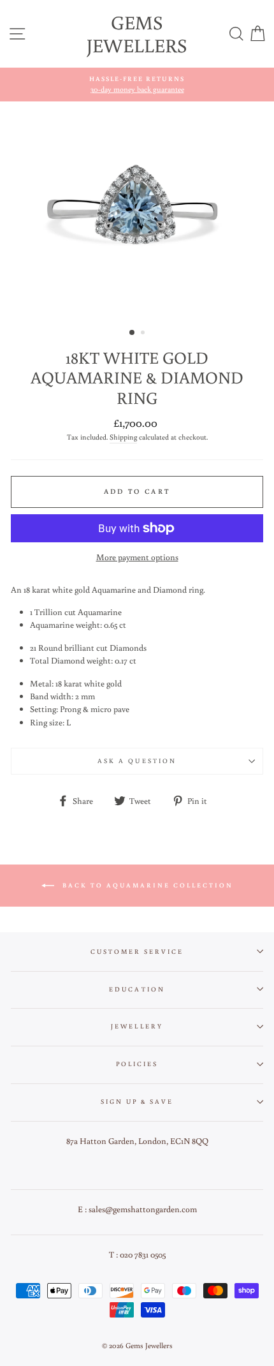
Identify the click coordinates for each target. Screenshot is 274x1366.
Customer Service (137, 951)
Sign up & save (137, 1101)
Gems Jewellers (137, 33)
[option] (137, 84)
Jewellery (137, 1025)
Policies (137, 1063)
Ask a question (137, 760)
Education (137, 988)
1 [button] (132, 333)
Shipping (123, 437)
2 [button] (144, 333)
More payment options (137, 557)
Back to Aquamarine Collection (146, 885)
